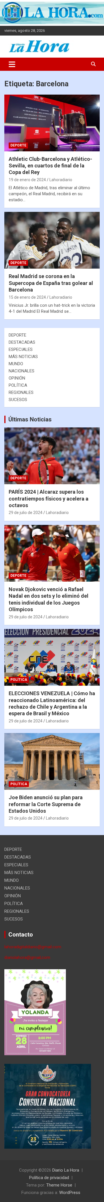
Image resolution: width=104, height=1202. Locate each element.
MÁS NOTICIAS (23, 356)
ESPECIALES (21, 349)
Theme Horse (59, 1185)
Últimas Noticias (30, 419)
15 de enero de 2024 (27, 297)
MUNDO (16, 363)
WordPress (69, 1192)
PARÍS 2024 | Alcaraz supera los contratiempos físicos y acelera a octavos (48, 498)
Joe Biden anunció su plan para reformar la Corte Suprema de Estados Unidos (46, 804)
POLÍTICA (18, 385)
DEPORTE (18, 145)
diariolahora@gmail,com (27, 957)
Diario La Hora (65, 1170)
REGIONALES (21, 392)
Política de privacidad (49, 1177)
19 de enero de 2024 (27, 179)
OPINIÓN (17, 378)
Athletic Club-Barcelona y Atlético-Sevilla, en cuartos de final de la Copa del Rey (50, 165)
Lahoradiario (60, 179)
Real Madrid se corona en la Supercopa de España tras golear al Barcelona (51, 283)
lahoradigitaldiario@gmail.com (32, 946)
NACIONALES (21, 371)
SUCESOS (18, 399)
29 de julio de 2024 (25, 512)
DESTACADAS (22, 342)
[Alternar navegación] (12, 64)
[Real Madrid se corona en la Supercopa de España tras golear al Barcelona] (52, 240)
